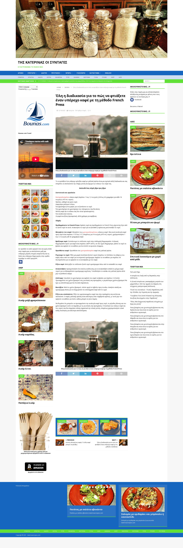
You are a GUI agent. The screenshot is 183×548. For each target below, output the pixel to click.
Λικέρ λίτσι (24, 368)
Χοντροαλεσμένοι (62, 197)
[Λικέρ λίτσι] (35, 353)
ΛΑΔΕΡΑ (40, 77)
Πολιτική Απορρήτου (22, 486)
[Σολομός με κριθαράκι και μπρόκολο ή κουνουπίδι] (143, 499)
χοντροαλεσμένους (90, 232)
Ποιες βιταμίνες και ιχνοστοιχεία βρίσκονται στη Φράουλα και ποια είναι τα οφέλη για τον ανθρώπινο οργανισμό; (146, 310)
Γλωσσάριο (81, 73)
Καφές (84, 110)
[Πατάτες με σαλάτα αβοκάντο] (147, 173)
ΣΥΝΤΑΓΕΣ (31, 73)
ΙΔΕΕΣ (120, 77)
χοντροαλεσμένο (87, 251)
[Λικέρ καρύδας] (35, 319)
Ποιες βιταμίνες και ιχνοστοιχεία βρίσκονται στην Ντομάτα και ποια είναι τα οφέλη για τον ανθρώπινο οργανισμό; (147, 326)
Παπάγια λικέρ (26, 402)
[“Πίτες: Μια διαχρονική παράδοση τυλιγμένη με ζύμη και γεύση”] (110, 427)
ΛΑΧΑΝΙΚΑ (76, 77)
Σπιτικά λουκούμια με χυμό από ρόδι (145, 258)
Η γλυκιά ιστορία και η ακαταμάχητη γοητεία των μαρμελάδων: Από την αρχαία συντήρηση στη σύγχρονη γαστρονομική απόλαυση (147, 283)
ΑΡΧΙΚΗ (20, 73)
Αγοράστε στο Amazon (35, 472)
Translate (34, 89)
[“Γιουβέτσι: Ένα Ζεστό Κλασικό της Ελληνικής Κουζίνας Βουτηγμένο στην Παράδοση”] (89, 427)
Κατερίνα (71, 110)
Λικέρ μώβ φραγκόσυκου (31, 300)
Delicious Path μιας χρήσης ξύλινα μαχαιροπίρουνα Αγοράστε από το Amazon (36, 452)
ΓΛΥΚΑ (96, 77)
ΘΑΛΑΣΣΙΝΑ (58, 77)
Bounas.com (22, 133)
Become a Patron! (136, 106)
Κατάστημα (94, 73)
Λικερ (20, 268)
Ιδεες (132, 121)
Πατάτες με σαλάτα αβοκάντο (146, 188)
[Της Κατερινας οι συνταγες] (91, 57)
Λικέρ (112, 77)
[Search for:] (154, 81)
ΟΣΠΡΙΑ (49, 77)
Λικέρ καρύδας (26, 334)
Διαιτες (44, 73)
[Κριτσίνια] (147, 139)
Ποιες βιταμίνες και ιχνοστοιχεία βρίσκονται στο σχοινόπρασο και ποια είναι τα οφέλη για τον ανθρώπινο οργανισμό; (147, 334)
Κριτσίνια (135, 154)
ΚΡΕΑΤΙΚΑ (31, 77)
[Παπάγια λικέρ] (35, 387)
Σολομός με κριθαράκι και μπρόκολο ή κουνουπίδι (142, 515)
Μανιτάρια (125, 531)
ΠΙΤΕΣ (67, 77)
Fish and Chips (135, 272)
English (108, 73)
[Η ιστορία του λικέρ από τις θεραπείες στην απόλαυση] (35, 193)
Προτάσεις (55, 73)
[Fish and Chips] (26, 193)
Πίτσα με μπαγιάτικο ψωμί (145, 222)
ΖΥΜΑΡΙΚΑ (21, 77)
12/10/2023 (61, 110)
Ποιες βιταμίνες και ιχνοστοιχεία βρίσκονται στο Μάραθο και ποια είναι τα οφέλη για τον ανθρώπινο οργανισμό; (147, 318)
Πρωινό (104, 77)
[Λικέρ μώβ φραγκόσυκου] (35, 285)
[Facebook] (20, 262)
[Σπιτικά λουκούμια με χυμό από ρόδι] (147, 241)
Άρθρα (68, 73)
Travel (29, 133)
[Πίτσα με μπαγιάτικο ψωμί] (147, 207)
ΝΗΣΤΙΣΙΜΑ (87, 77)
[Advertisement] (91, 398)
